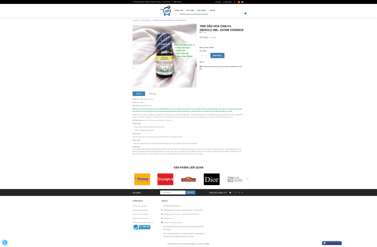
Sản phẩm (201, 10)
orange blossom (234, 66)
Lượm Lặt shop (189, 244)
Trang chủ (178, 10)
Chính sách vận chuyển (141, 214)
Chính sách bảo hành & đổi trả (143, 222)
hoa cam (221, 66)
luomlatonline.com (177, 222)
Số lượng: (203, 51)
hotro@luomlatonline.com (171, 214)
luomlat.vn (166, 222)
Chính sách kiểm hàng (140, 218)
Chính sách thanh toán (140, 210)
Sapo (207, 244)
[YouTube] (242, 192)
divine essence (213, 66)
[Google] (236, 192)
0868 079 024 (177, 2)
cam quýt (204, 66)
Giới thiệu (190, 10)
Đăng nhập (228, 2)
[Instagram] (239, 192)
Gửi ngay (190, 192)
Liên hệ (212, 10)
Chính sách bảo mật (139, 206)
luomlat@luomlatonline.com (190, 214)
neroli (226, 66)
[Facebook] (233, 192)
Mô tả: (202, 62)
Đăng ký (218, 2)
